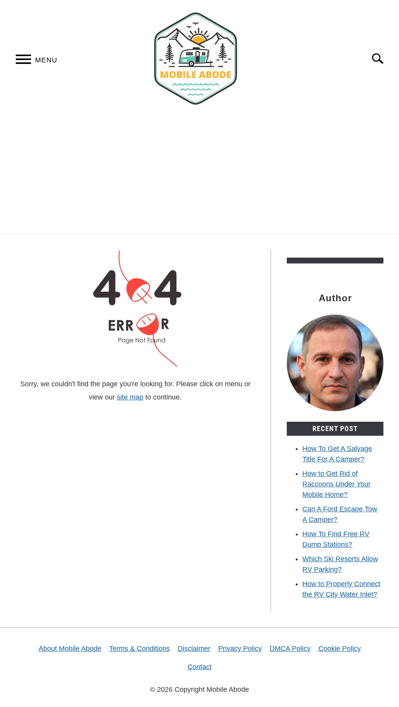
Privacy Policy (240, 648)
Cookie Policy (339, 648)
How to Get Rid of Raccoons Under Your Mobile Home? (336, 484)
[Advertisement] (199, 175)
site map (130, 397)
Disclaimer (194, 648)
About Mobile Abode (70, 648)
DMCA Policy (290, 648)
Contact (199, 667)
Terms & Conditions (139, 648)
